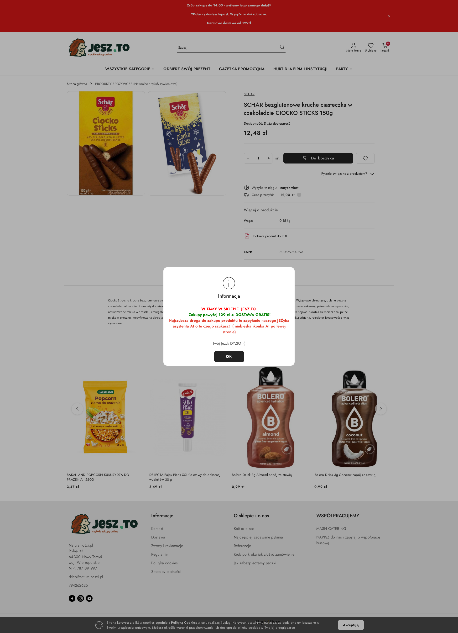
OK (229, 356)
